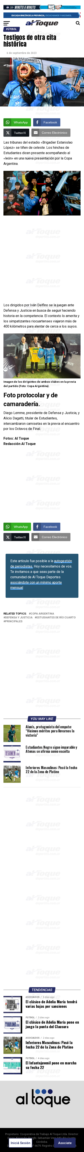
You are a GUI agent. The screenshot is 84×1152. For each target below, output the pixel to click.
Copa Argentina (42, 613)
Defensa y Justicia (19, 617)
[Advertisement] (42, 259)
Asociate (65, 1143)
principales (13, 621)
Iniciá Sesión (20, 1143)
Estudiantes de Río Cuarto (56, 617)
